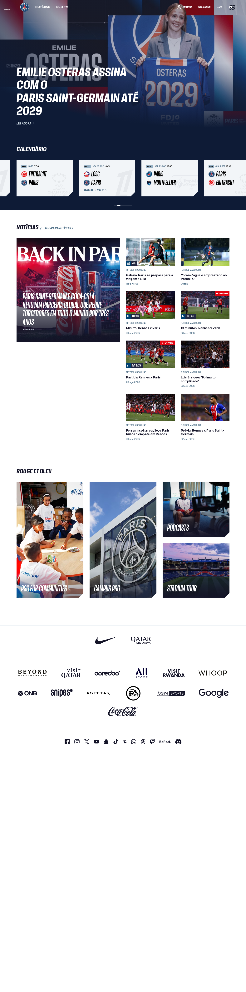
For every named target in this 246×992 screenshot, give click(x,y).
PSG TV (62, 7)
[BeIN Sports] (171, 693)
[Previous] (21, 178)
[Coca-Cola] (123, 711)
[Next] (224, 178)
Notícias (42, 7)
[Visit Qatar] (71, 673)
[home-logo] (24, 7)
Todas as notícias (58, 228)
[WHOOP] (213, 673)
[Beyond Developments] (32, 673)
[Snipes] (62, 693)
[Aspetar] (98, 693)
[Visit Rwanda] (174, 673)
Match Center (94, 190)
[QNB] (27, 693)
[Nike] (106, 640)
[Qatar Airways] (141, 640)
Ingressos (204, 6)
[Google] (214, 693)
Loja (219, 6)
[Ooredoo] (107, 673)
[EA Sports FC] (133, 693)
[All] (141, 673)
